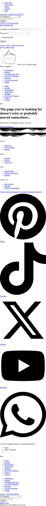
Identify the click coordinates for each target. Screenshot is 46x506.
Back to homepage (6, 127)
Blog (6, 11)
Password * (4, 33)
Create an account (17, 45)
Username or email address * (10, 29)
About (6, 7)
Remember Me (7, 37)
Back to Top (4, 503)
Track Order (8, 5)
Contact (7, 9)
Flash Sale (8, 3)
